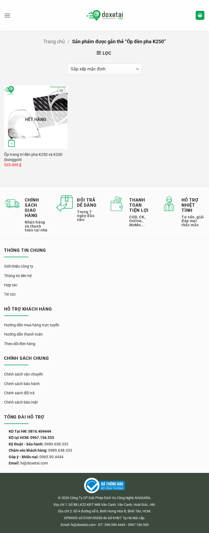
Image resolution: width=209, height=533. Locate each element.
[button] (7, 15)
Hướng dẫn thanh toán (23, 334)
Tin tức (10, 294)
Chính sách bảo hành (22, 384)
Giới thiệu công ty (18, 266)
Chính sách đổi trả (19, 393)
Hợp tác (10, 285)
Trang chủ (54, 41)
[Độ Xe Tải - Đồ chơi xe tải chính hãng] (104, 15)
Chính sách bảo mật (21, 402)
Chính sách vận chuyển (23, 374)
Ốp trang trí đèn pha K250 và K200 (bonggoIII (33, 157)
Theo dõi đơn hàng (19, 344)
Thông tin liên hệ (18, 276)
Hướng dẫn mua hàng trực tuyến (31, 325)
